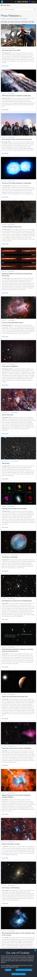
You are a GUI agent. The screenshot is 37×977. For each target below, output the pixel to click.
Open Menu (6, 5)
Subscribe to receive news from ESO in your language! (14, 18)
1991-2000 (24, 22)
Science (19, 1)
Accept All (8, 970)
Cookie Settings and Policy (18, 974)
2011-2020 (10, 22)
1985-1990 (31, 22)
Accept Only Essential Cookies (24, 970)
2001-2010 (17, 22)
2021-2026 (4, 22)
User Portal (25, 1)
